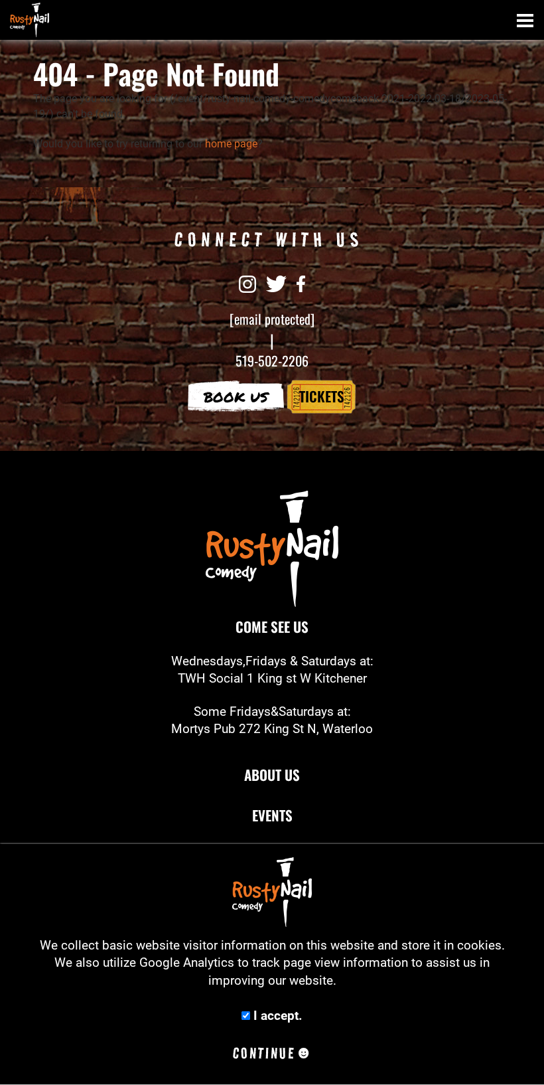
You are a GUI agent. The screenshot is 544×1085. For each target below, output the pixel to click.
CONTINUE (264, 1053)
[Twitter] (276, 282)
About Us (272, 775)
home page (231, 143)
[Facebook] (301, 282)
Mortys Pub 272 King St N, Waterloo (272, 729)
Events (272, 815)
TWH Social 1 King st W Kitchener (272, 678)
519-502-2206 (272, 361)
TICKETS (321, 396)
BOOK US (236, 396)
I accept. (276, 1016)
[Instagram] (247, 282)
